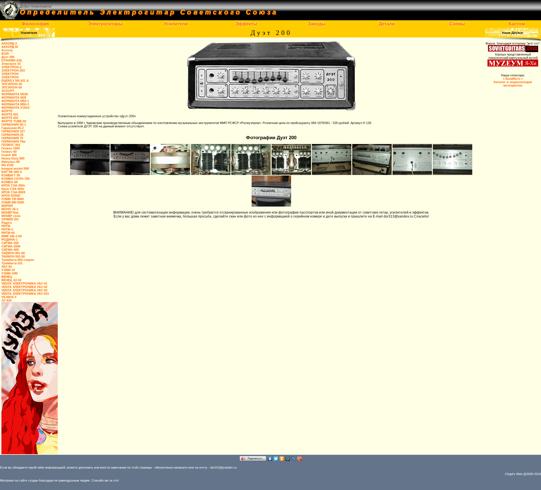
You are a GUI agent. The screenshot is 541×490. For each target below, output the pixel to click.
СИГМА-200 (10, 243)
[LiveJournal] (294, 458)
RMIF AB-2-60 (11, 236)
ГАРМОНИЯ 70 (12, 138)
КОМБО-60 (9, 182)
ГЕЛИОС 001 (10, 145)
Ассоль (7, 50)
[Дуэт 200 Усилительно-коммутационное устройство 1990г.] (90, 174)
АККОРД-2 (9, 43)
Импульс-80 (10, 161)
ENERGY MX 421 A (15, 80)
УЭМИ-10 (8, 270)
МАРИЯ (7, 205)
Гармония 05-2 (12, 128)
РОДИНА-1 (9, 239)
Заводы (316, 23)
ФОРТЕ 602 (9, 117)
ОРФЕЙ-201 (10, 219)
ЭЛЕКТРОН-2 (11, 67)
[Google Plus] (300, 458)
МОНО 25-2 (9, 209)
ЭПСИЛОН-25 (11, 84)
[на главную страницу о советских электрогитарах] (10, 18)
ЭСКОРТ (7, 90)
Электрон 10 (11, 63)
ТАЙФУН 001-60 (13, 253)
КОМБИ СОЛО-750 (15, 178)
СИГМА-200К (11, 246)
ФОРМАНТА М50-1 (15, 101)
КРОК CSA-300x (13, 185)
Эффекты (246, 23)
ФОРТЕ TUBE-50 (13, 121)
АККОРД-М (9, 46)
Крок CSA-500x (12, 188)
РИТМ (5, 226)
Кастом (517, 23)
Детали (387, 23)
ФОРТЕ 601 (9, 114)
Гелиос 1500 (10, 148)
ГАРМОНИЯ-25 (12, 134)
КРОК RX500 (10, 195)
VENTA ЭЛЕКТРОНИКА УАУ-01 (24, 283)
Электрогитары (105, 23)
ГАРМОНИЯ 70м (13, 141)
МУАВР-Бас (10, 212)
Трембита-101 (12, 263)
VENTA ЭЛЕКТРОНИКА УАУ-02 (24, 287)
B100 (5, 53)
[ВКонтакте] (270, 458)
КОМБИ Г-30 (10, 175)
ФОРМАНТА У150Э (15, 107)
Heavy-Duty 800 (13, 158)
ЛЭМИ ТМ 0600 (12, 199)
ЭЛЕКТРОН (10, 74)
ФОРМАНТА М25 (13, 97)
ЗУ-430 (6, 300)
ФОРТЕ (6, 111)
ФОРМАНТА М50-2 (15, 104)
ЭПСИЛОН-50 (11, 87)
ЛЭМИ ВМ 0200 (12, 202)
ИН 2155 (7, 165)
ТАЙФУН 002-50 (13, 256)
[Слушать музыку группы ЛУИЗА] (29, 453)
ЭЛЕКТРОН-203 (13, 70)
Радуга (6, 222)
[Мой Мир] (288, 458)
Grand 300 (9, 155)
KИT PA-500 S (11, 172)
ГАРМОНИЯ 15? (13, 131)
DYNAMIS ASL (12, 60)
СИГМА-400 (10, 249)
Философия (35, 23)
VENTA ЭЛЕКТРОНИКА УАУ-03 (24, 290)
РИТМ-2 (7, 229)
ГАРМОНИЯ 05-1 (13, 124)
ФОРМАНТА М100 (14, 94)
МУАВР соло (11, 216)
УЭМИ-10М (9, 273)
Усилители (176, 23)
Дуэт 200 (7, 57)
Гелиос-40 (9, 151)
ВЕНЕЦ (6, 276)
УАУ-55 (6, 266)
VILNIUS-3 (8, 297)
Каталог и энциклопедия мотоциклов (513, 82)
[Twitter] (276, 458)
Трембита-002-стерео (17, 259)
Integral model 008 (15, 168)
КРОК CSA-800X (13, 192)
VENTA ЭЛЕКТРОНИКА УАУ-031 (25, 293)
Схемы (457, 23)
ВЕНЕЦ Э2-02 (11, 280)
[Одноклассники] (282, 458)
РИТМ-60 (8, 232)
